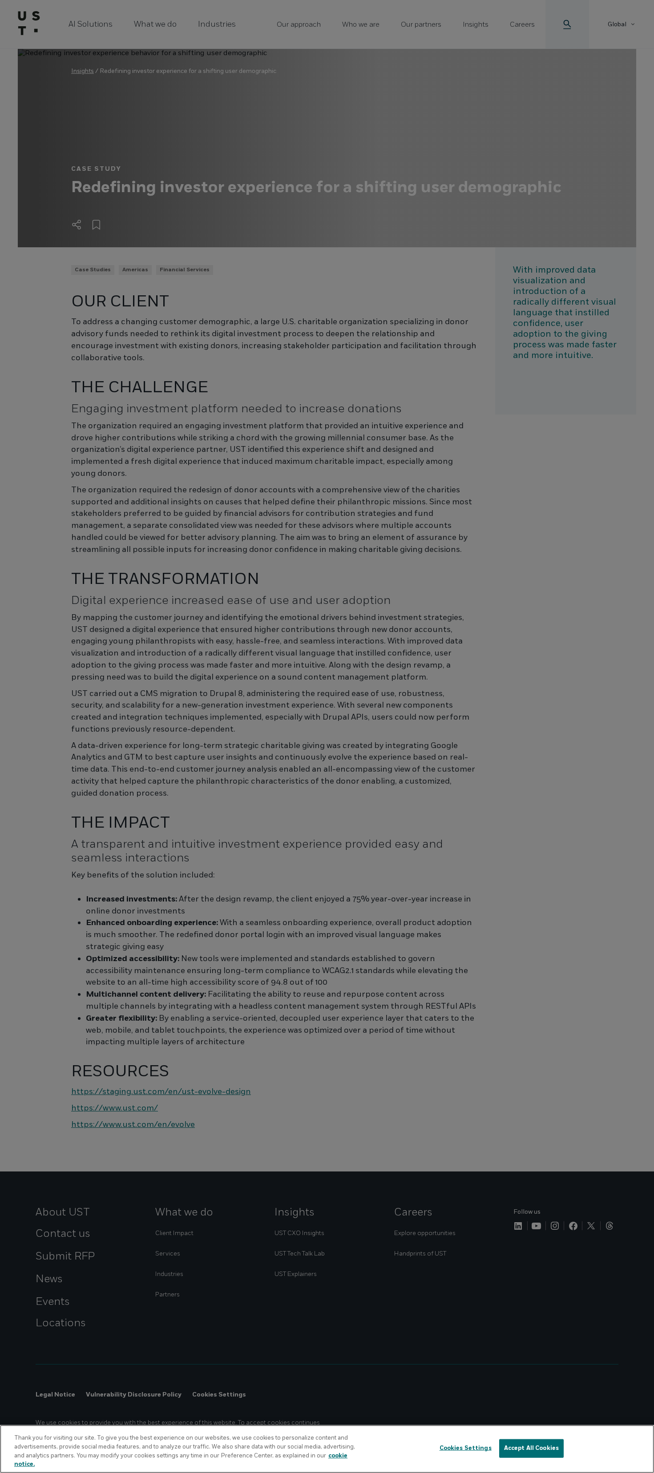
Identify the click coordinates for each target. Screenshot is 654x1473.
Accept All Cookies (531, 1448)
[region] (327, 1449)
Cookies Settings (466, 1448)
